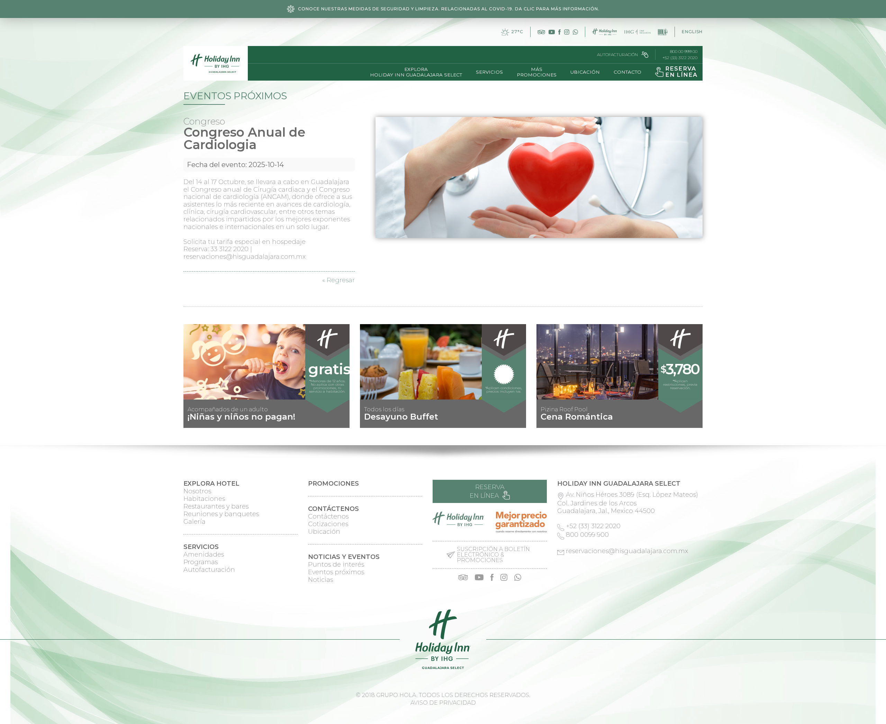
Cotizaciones (328, 524)
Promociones (333, 483)
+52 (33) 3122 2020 (679, 58)
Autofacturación (617, 54)
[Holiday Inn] (604, 31)
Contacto (627, 72)
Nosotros (197, 491)
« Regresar (338, 280)
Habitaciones (204, 499)
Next (693, 422)
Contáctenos (328, 516)
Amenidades (203, 554)
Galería (194, 521)
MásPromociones (537, 71)
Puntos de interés (336, 564)
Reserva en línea (487, 491)
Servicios (489, 72)
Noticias (320, 580)
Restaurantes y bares (215, 506)
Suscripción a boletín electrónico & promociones (493, 555)
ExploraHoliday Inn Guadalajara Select (416, 71)
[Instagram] (566, 32)
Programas (200, 562)
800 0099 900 (587, 535)
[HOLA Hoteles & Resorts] (663, 31)
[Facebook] (559, 32)
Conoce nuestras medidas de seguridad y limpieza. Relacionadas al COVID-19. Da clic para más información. (448, 8)
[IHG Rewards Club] (637, 31)
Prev (192, 422)
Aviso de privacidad (443, 702)
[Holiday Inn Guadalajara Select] (215, 63)
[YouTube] (552, 32)
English (692, 31)
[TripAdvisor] (541, 32)
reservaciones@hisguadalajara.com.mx (627, 551)
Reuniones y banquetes (221, 514)
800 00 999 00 (683, 51)
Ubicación (585, 72)
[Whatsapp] (575, 32)
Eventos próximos (336, 572)
